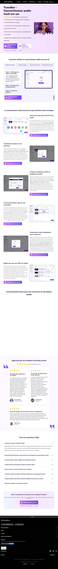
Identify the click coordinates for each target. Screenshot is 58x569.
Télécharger (32, 1)
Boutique (46, 1)
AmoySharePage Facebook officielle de (53, 551)
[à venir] (50, 551)
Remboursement (40, 559)
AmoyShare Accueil (5, 520)
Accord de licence (24, 559)
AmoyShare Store (19, 524)
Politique (19, 559)
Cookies (36, 559)
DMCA (30, 559)
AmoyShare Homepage (27, 516)
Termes (16, 559)
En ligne (18, 1)
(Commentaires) (24, 17)
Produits (25, 1)
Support (40, 1)
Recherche (53, 1)
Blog (51, 1)
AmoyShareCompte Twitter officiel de (56, 551)
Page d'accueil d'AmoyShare (8, 2)
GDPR (32, 559)
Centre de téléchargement (8, 524)
